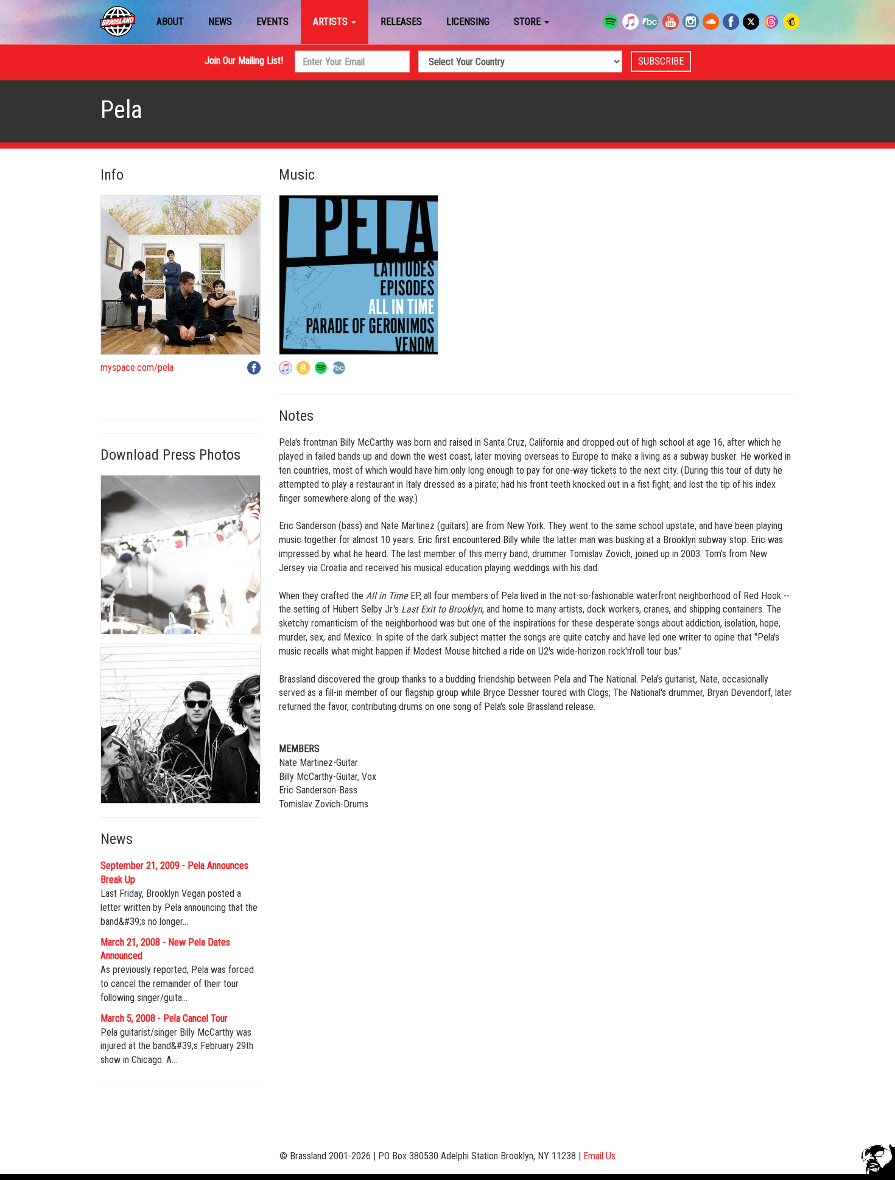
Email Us (599, 1156)
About (170, 21)
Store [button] (528, 21)
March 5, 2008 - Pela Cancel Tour (164, 1018)
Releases (401, 21)
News (220, 21)
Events (272, 21)
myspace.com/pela (137, 367)
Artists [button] (331, 21)
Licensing (468, 21)
